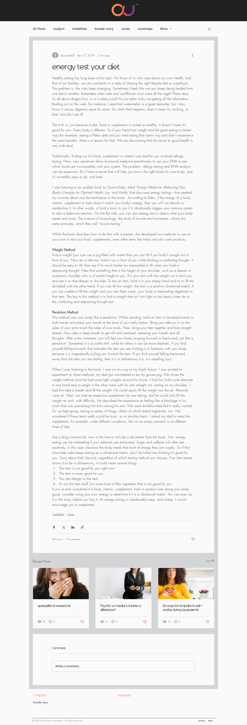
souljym (58, 29)
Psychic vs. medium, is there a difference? (120, 608)
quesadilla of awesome (54, 606)
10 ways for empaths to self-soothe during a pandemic (183, 608)
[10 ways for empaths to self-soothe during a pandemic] (186, 583)
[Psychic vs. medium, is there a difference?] (123, 583)
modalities (79, 29)
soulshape (145, 29)
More (163, 29)
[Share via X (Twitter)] (63, 527)
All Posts (39, 29)
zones (125, 29)
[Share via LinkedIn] (73, 527)
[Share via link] (82, 527)
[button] (209, 28)
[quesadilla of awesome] (61, 583)
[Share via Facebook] (54, 527)
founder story (104, 29)
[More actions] (192, 55)
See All (210, 561)
